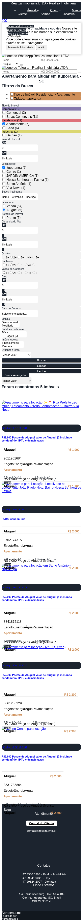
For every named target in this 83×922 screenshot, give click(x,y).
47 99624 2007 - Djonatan (39, 881)
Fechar (41, 371)
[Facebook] (41, 839)
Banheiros (7, 261)
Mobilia (6, 318)
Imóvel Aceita (10, 339)
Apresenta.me (12, 913)
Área (4, 276)
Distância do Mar (11, 221)
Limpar (41, 365)
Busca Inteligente (12, 191)
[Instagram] (41, 860)
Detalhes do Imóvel (13, 329)
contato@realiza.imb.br (41, 830)
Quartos (6, 253)
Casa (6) (12, 128)
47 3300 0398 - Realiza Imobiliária (44, 874)
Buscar (41, 360)
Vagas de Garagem (13, 268)
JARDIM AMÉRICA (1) (22, 175)
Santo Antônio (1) (18, 183)
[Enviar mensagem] (21, 64)
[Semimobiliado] (11, 322)
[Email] (41, 853)
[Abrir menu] (1, 20)
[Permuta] (13, 346)
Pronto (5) (13, 217)
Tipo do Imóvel (10, 105)
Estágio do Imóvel (12, 213)
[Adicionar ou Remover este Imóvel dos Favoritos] (5, 421)
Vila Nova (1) (15, 188)
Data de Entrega (11, 308)
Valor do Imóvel (11, 139)
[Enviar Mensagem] (79, 72)
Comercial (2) (16, 112)
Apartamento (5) (17, 124)
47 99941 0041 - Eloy (36, 878)
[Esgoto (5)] (14, 336)
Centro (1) (13, 171)
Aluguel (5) (14, 210)
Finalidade (7, 202)
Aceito (41, 47)
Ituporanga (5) (16, 167)
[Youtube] (41, 846)
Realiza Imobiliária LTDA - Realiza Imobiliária (43, 3)
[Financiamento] (13, 343)
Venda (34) (14, 206)
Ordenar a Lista (11, 349)
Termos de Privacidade (20, 47)
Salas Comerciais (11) (22, 116)
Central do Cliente (41, 823)
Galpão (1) (14, 135)
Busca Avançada (15, 375)
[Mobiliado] (11, 326)
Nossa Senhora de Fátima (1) (27, 179)
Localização (9, 163)
